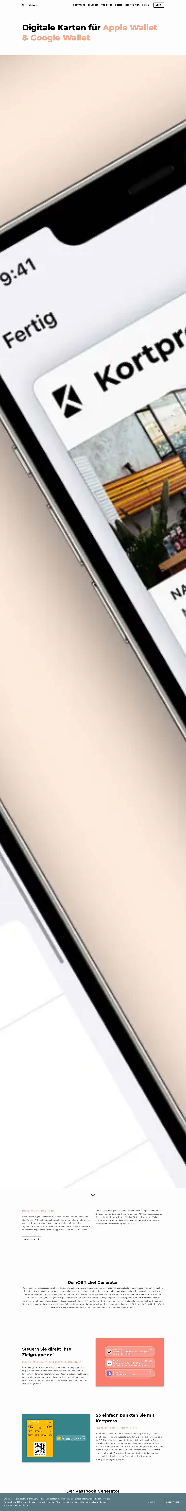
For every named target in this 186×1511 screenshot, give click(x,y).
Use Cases (106, 5)
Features (93, 5)
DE (143, 5)
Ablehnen (152, 1502)
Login (159, 5)
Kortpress (79, 5)
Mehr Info (29, 1239)
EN (147, 5)
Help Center (132, 5)
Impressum (38, 1502)
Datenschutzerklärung (14, 1502)
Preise (119, 5)
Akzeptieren (173, 1502)
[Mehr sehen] (93, 1194)
